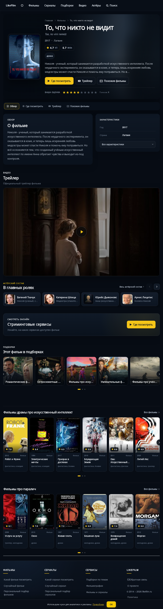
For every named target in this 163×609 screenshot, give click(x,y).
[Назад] (149, 287)
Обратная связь (138, 579)
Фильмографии (94, 585)
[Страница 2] (82, 389)
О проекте (133, 585)
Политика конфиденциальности (139, 598)
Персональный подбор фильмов (16, 593)
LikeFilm (11, 5)
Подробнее (98, 604)
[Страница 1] (79, 389)
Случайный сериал (55, 585)
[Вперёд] (157, 287)
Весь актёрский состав (131, 286)
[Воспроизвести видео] (81, 232)
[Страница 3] (84, 389)
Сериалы (49, 5)
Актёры (96, 5)
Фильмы (34, 5)
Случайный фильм (14, 585)
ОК (111, 604)
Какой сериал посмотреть (59, 579)
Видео (82, 5)
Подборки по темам (97, 579)
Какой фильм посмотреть (18, 579)
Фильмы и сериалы (97, 592)
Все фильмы (150, 412)
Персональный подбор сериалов (57, 593)
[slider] (79, 92)
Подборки (67, 5)
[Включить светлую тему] (22, 5)
